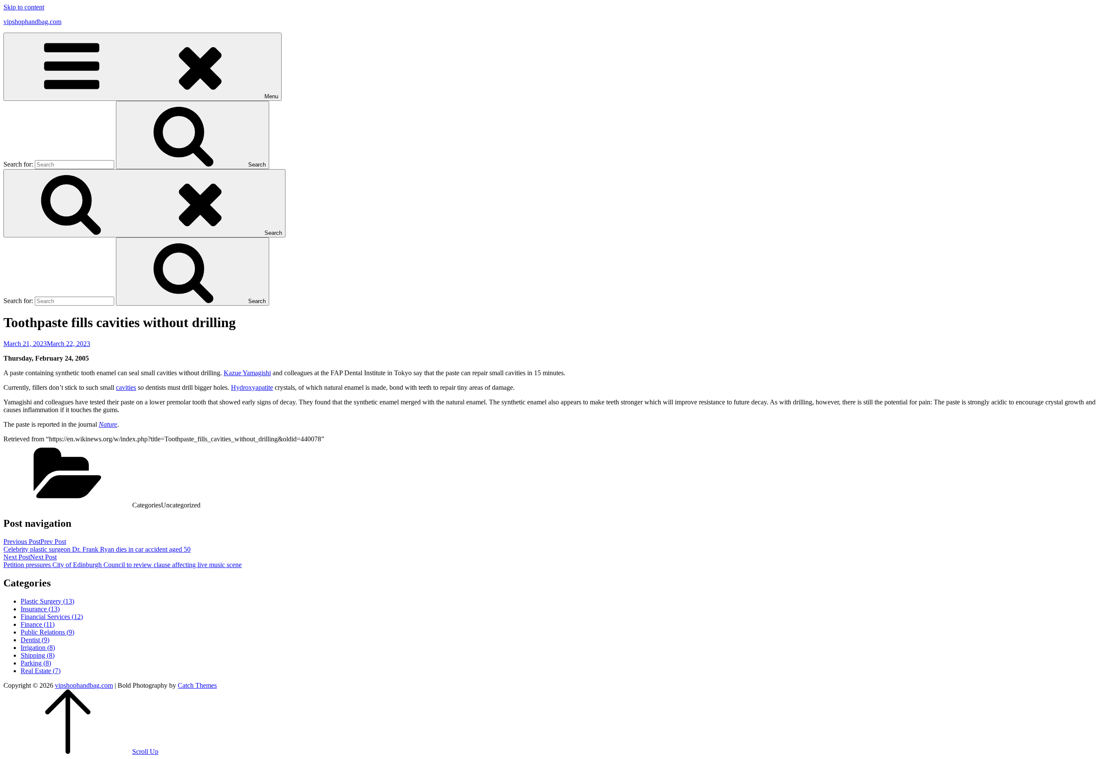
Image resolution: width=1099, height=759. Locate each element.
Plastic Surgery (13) (47, 601)
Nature (108, 424)
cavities (126, 387)
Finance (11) (38, 624)
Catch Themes (197, 685)
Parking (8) (36, 663)
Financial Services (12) (52, 616)
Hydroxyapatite (252, 387)
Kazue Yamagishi (247, 372)
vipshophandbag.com (32, 21)
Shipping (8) (38, 655)
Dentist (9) (35, 640)
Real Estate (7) (41, 670)
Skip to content (23, 7)
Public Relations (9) (47, 632)
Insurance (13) (40, 609)
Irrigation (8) (38, 647)
